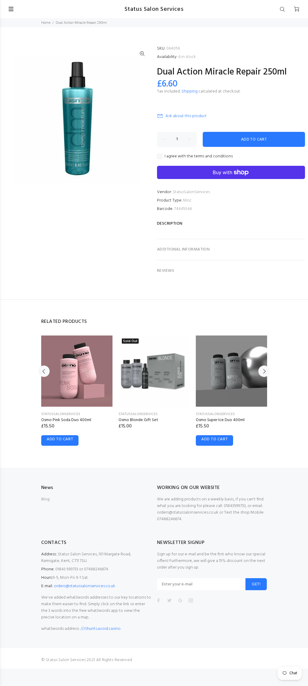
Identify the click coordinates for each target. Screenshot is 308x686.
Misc (187, 200)
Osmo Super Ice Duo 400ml (220, 420)
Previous (44, 371)
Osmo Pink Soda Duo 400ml (66, 420)
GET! (256, 584)
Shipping (189, 91)
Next (264, 371)
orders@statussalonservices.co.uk (84, 586)
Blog (45, 499)
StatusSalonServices (191, 192)
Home (46, 23)
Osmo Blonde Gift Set (138, 420)
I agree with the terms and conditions (199, 156)
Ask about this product (186, 116)
